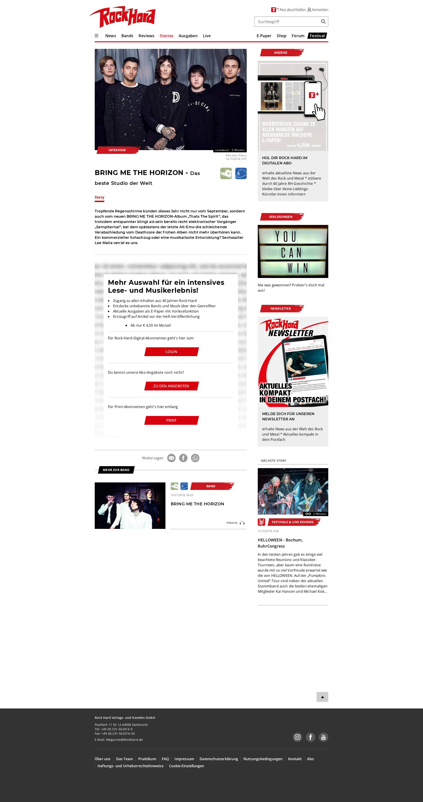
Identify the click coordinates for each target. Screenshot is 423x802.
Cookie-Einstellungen (186, 765)
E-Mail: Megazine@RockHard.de (119, 740)
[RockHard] (122, 17)
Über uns (103, 758)
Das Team (124, 758)
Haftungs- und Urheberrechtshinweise (130, 765)
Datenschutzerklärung (219, 758)
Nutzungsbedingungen (263, 758)
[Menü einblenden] (96, 35)
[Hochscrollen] (322, 697)
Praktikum (147, 758)
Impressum (184, 758)
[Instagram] (297, 737)
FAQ (165, 758)
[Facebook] (183, 458)
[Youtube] (323, 737)
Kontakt (295, 758)
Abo (310, 758)
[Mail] (171, 458)
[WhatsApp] (195, 458)
